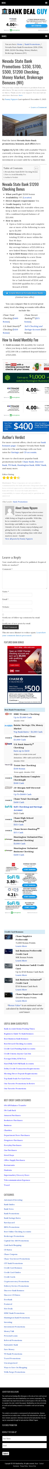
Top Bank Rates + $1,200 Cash (28, 732)
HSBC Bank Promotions (14, 1313)
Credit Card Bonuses (13, 1268)
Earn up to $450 (21, 751)
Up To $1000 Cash (22, 794)
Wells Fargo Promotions (14, 1372)
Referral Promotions (13, 1340)
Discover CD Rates (12, 1295)
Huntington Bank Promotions (17, 1318)
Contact (41, 1463)
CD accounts (30, 452)
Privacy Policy (24, 1466)
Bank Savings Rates (12, 1218)
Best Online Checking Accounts (17, 1231)
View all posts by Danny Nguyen (19, 539)
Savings (15, 452)
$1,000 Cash (19, 843)
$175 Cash (18, 832)
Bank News (9, 1209)
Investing (8, 1322)
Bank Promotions (20, 502)
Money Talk (9, 1331)
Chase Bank (28, 461)
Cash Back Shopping (12, 1245)
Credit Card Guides (12, 1272)
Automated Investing (13, 1200)
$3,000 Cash (20, 739)
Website (5, 607)
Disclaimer (16, 1466)
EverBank (8, 1299)
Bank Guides (9, 1204)
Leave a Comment (39, 107)
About (36, 1463)
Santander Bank (11, 1345)
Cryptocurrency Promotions (16, 1281)
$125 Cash (18, 824)
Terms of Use (32, 1466)
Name (5, 591)
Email (5, 599)
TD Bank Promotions (13, 1354)
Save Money (9, 1349)
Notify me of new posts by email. (16, 623)
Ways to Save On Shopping (15, 1367)
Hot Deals (8, 1308)
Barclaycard (9, 1222)
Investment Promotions (14, 1327)
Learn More (21, 946)
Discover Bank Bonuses (14, 1290)
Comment (7, 569)
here (21, 95)
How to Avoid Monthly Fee (15, 174)
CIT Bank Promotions (13, 1263)
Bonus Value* (14, 1005)
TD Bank (12, 465)
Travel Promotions (12, 1358)
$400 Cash (19, 802)
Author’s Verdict (11, 177)
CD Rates (8, 1250)
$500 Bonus (19, 768)
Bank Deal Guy (24, 11)
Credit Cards (9, 1277)
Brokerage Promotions (14, 1236)
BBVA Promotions (11, 1227)
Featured (8, 1304)
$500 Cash (19, 783)
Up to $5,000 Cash (23, 717)
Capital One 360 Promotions (16, 1241)
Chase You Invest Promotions (17, 1259)
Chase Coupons (10, 1254)
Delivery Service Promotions (16, 1286)
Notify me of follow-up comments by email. (21, 617)
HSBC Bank (40, 465)
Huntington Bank (25, 465)
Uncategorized (10, 1363)
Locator (27, 197)
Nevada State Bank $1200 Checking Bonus (21, 172)
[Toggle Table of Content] (35, 168)
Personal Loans (11, 1336)
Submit (5, 1453)
